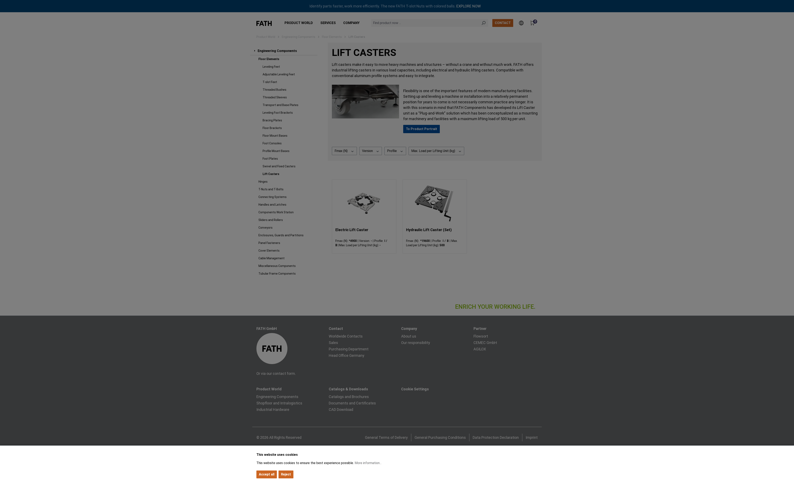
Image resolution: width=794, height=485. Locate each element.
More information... (368, 463)
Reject (286, 474)
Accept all (266, 474)
